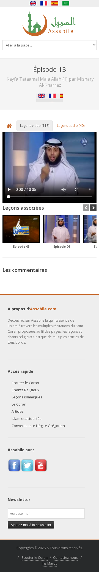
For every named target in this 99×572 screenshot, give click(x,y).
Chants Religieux (25, 389)
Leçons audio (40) (70, 125)
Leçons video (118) (34, 125)
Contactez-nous (65, 557)
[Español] (55, 3)
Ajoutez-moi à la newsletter (31, 525)
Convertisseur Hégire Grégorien (38, 425)
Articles (18, 411)
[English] (33, 3)
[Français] (44, 3)
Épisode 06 (61, 246)
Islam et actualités (27, 418)
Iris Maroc (49, 563)
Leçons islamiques (27, 397)
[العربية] (66, 3)
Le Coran (19, 404)
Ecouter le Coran (25, 382)
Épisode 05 (21, 246)
